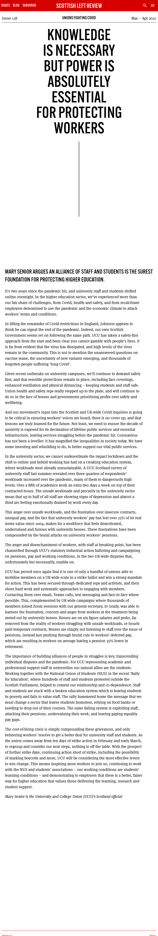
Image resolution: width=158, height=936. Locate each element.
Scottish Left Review (79, 6)
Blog (16, 5)
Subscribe (29, 5)
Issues (5, 5)
